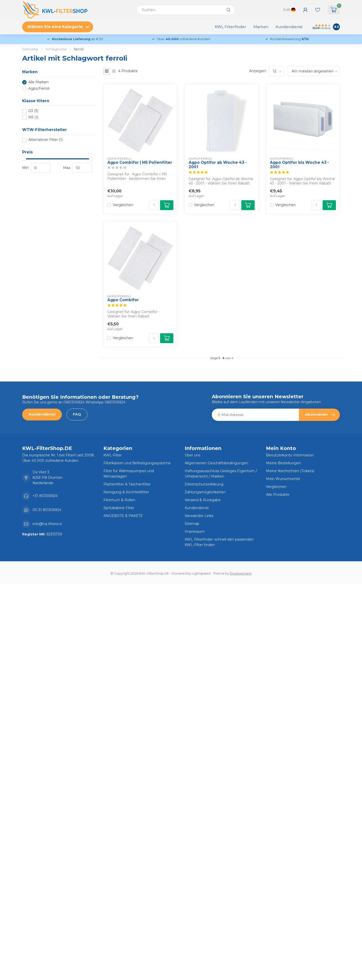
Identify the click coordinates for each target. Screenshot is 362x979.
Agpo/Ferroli (38, 88)
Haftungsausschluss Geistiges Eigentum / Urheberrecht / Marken (221, 474)
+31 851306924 (45, 496)
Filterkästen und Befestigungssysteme (137, 463)
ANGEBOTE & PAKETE (123, 516)
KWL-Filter (112, 455)
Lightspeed (201, 573)
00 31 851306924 (47, 510)
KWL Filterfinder (230, 26)
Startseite (30, 49)
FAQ (77, 414)
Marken (260, 26)
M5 (33, 117)
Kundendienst (289, 26)
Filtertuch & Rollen (119, 500)
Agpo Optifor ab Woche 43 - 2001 (218, 164)
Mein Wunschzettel (283, 479)
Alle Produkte (277, 494)
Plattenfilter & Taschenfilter (127, 484)
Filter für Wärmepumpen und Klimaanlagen (128, 474)
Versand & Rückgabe (203, 500)
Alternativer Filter (45, 140)
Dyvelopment (241, 573)
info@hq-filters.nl (47, 524)
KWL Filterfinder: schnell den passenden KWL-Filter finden (219, 542)
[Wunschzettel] (317, 10)
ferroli (78, 49)
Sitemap (192, 523)
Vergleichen (123, 205)
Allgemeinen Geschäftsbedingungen (216, 463)
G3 (33, 111)
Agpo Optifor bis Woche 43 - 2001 (299, 164)
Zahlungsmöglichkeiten (205, 492)
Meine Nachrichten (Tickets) (290, 471)
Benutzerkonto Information (290, 455)
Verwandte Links (199, 516)
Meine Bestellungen (283, 463)
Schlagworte (56, 49)
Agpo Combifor (123, 300)
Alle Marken (38, 82)
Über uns (192, 455)
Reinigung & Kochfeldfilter (126, 492)
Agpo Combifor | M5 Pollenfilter (139, 162)
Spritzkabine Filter (118, 508)
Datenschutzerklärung (204, 484)
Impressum (195, 531)
